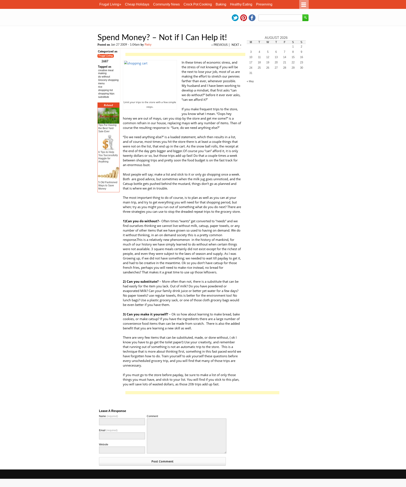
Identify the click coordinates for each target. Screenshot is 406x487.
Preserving (264, 4)
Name (108, 416)
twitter (235, 17)
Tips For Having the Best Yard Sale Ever (107, 128)
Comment (152, 416)
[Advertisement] (202, 54)
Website (103, 444)
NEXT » (236, 45)
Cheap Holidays (137, 4)
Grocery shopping (108, 80)
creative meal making (106, 72)
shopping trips (106, 93)
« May (250, 81)
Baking (221, 4)
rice (100, 86)
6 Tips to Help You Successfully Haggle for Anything (108, 157)
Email (108, 430)
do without (104, 76)
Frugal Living (110, 4)
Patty (148, 44)
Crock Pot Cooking (198, 4)
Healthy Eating (241, 4)
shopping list (105, 90)
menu (101, 83)
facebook (252, 17)
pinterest (243, 17)
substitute (103, 96)
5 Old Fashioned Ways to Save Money (107, 185)
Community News (166, 4)
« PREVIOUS (219, 45)
